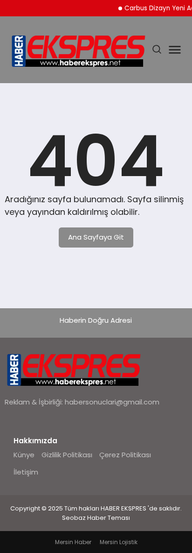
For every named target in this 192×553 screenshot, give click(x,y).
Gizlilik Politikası (66, 455)
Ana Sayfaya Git (96, 237)
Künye (24, 455)
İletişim (26, 472)
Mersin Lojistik (118, 542)
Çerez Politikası (125, 455)
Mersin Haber (73, 542)
